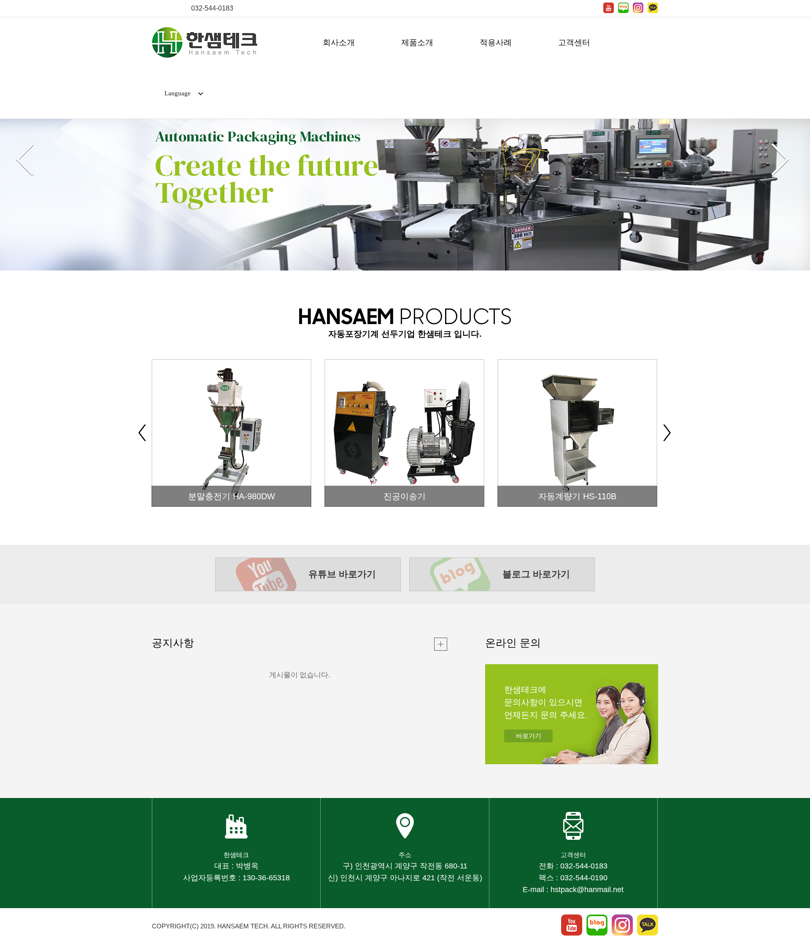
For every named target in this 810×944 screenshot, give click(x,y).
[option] (405, 165)
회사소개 (339, 42)
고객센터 (574, 42)
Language (178, 93)
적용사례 (496, 42)
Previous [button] (25, 159)
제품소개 (417, 42)
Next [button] (780, 159)
